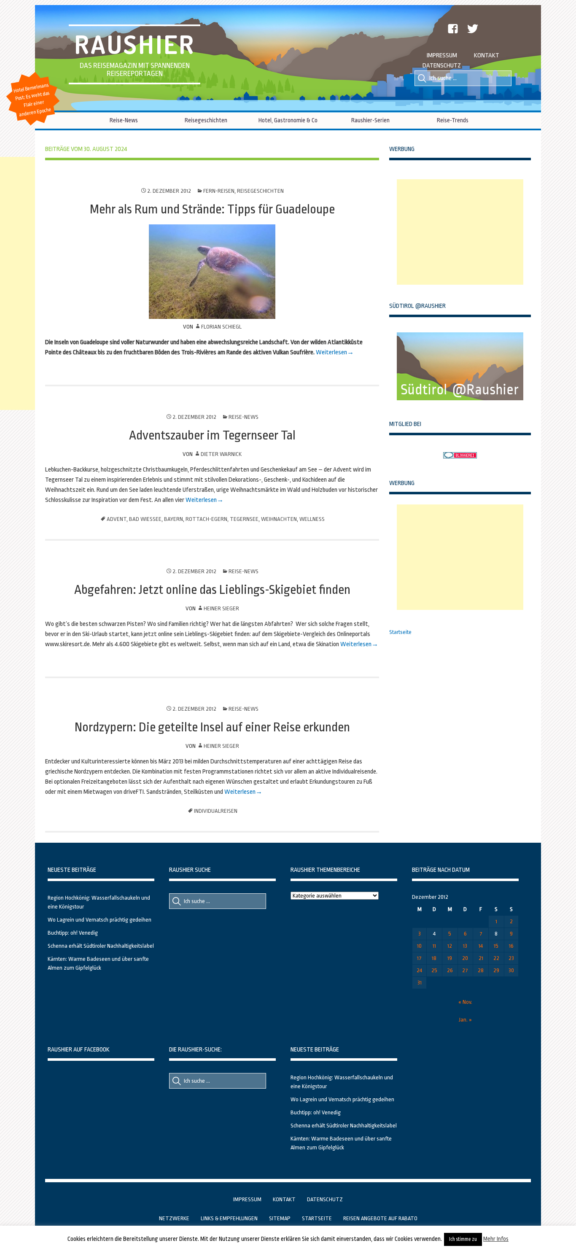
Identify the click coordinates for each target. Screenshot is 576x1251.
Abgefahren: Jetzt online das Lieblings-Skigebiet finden (212, 589)
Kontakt (486, 55)
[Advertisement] (460, 232)
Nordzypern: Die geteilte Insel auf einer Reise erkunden (212, 727)
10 (419, 946)
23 (511, 958)
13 (465, 946)
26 (450, 970)
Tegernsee (244, 519)
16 (511, 946)
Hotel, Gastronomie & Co (288, 120)
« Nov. (465, 1002)
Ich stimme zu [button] (463, 1239)
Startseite (400, 632)
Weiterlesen (331, 352)
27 (465, 970)
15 (496, 946)
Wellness (312, 519)
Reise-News (124, 120)
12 (449, 946)
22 (496, 958)
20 (465, 958)
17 (419, 958)
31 (419, 982)
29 (496, 970)
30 (511, 970)
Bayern (173, 519)
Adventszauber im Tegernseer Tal (212, 435)
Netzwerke (174, 1218)
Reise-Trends (452, 120)
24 (419, 970)
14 (481, 946)
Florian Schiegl (221, 327)
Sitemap (280, 1218)
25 (434, 970)
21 (481, 958)
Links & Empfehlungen (229, 1218)
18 (434, 958)
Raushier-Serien (370, 120)
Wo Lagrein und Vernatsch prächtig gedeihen (99, 920)
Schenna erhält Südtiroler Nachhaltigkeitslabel (101, 946)
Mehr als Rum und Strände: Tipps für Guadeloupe (212, 209)
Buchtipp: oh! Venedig (73, 933)
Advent (117, 519)
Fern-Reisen (218, 191)
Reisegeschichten (206, 120)
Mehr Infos (496, 1238)
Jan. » (465, 1019)
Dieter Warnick (221, 454)
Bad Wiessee (145, 519)
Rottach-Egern (206, 519)
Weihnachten (279, 519)
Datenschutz (442, 65)
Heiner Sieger (221, 608)
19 (449, 958)
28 (481, 970)
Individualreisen (215, 811)
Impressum (442, 55)
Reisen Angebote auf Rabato (380, 1218)
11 (434, 946)
